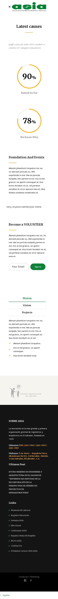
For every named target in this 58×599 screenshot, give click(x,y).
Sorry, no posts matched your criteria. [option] (24, 206)
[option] (29, 391)
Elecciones (16, 525)
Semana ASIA (17, 520)
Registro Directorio (20, 515)
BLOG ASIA (16, 541)
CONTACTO (16, 546)
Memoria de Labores (20, 510)
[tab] (27, 298)
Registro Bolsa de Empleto (23, 535)
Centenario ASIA (19, 530)
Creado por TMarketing (29, 576)
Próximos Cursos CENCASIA (24, 551)
